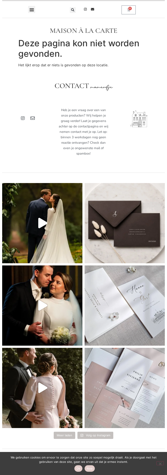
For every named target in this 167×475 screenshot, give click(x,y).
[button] (31, 9)
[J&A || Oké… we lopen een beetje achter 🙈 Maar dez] (42, 388)
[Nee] (160, 463)
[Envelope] (92, 9)
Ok (78, 468)
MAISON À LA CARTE (83, 30)
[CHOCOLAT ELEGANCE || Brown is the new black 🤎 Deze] (125, 223)
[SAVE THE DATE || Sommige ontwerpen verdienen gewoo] (125, 305)
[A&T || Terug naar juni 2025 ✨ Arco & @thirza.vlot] (42, 305)
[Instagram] (85, 9)
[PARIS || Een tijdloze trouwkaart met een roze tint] (125, 388)
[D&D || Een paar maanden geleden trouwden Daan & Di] (42, 223)
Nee (90, 468)
